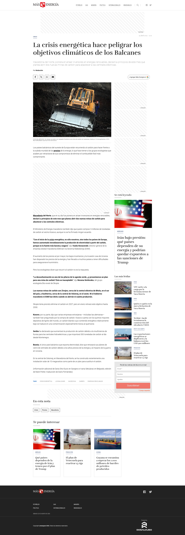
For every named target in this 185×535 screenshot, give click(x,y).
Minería (93, 5)
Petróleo (79, 5)
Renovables (128, 5)
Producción (137, 348)
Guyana (98, 452)
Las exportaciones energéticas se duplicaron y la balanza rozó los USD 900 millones (142, 338)
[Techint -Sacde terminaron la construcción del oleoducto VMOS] (123, 318)
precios (57, 151)
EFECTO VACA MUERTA (139, 329)
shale (135, 298)
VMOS (135, 313)
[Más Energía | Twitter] (150, 5)
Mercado (120, 231)
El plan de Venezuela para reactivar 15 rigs (141, 355)
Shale (135, 282)
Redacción (39, 70)
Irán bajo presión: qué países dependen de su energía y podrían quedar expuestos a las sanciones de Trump (132, 250)
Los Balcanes (60, 381)
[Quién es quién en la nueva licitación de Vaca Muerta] (123, 303)
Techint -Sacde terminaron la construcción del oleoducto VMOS (141, 321)
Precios (44, 410)
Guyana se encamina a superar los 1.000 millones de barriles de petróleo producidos (107, 463)
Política (102, 5)
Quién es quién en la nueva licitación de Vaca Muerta (143, 306)
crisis (51, 239)
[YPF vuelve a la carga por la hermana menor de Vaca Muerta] (123, 287)
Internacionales (114, 5)
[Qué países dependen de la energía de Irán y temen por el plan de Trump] (46, 439)
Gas (86, 5)
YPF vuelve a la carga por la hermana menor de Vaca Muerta (142, 290)
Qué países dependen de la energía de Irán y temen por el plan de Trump (45, 463)
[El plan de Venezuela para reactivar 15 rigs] (123, 353)
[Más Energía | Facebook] (146, 5)
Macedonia (38, 215)
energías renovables (95, 381)
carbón (81, 381)
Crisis (35, 37)
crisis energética (46, 381)
